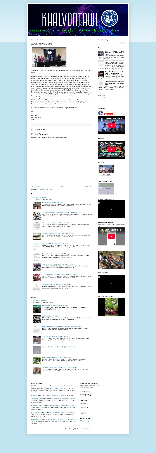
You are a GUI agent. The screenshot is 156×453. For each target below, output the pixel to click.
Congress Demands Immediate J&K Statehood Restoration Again (114, 83)
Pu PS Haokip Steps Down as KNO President (55, 243)
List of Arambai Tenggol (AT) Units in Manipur (54, 306)
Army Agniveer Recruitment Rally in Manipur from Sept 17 (58, 233)
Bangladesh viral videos (40, 197)
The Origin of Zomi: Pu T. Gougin (51, 316)
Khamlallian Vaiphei (37, 405)
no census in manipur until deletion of (62, 412)
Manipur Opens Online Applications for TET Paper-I (56, 254)
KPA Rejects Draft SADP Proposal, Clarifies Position (56, 285)
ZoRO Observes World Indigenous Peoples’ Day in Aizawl (114, 52)
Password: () (84, 407)
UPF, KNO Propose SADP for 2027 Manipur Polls (56, 223)
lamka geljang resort (52, 395)
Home (62, 186)
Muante (33, 388)
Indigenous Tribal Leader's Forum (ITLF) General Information (59, 347)
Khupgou (34, 395)
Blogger (88, 429)
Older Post (88, 186)
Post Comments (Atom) (45, 189)
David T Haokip (35, 419)
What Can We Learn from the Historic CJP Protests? (114, 72)
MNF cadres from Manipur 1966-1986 (52, 202)
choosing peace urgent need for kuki (63, 398)
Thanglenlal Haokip (37, 398)
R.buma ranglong (36, 412)
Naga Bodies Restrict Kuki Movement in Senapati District (114, 62)
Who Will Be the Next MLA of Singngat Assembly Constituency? (60, 212)
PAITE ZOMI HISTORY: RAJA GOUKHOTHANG (55, 336)
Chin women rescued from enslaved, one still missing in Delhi (59, 367)
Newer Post (35, 186)
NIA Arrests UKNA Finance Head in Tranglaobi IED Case (58, 264)
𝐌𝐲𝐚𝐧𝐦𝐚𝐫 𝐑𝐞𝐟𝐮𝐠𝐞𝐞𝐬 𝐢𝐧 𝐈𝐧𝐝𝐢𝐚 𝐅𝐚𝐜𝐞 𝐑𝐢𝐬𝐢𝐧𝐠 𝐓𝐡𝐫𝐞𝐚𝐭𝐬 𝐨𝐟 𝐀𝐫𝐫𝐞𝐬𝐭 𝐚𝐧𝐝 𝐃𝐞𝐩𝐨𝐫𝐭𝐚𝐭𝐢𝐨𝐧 (62, 326)
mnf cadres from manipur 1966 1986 (56, 388)
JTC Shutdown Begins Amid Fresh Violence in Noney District (59, 274)
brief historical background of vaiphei (63, 405)
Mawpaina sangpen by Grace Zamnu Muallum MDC (57, 357)
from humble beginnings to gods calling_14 (62, 419)
